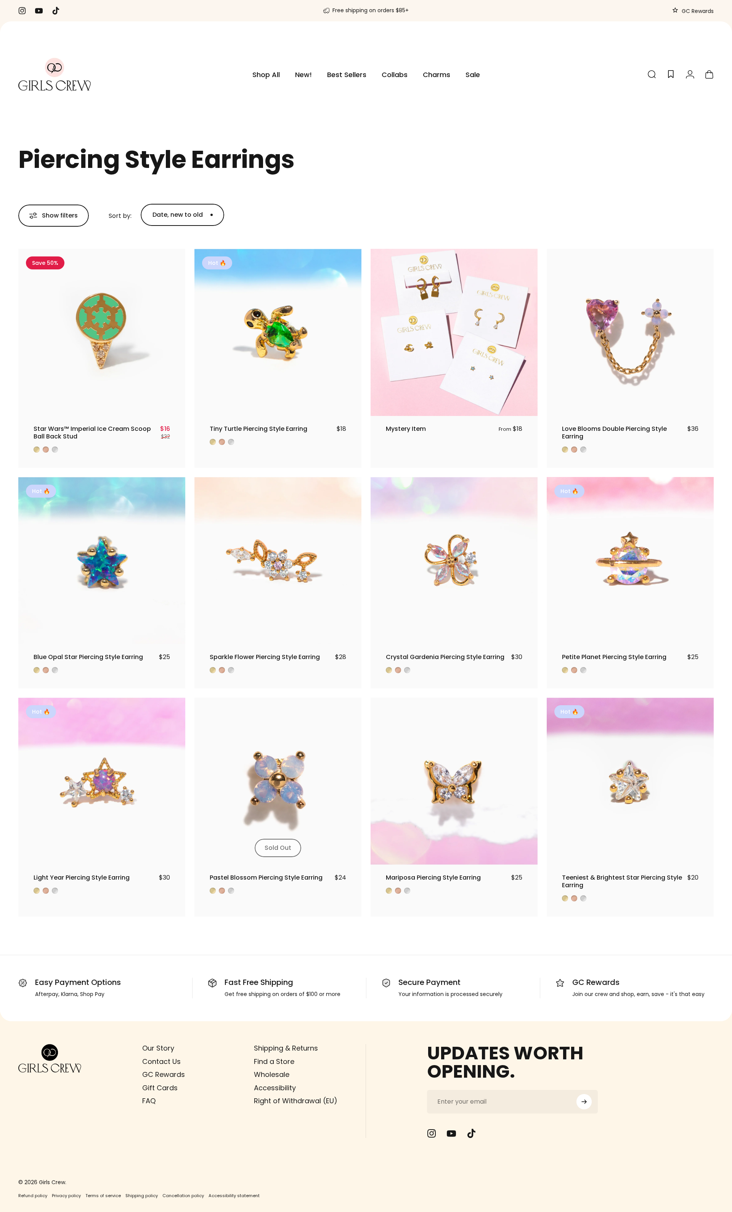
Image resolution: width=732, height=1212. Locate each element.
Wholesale (271, 1074)
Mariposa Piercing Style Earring (433, 877)
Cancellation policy (183, 1196)
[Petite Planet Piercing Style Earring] (630, 560)
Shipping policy (141, 1196)
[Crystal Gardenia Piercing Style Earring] (454, 560)
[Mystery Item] (454, 332)
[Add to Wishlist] (172, 403)
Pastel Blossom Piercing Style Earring (266, 877)
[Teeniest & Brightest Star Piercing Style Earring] (630, 781)
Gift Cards (160, 1088)
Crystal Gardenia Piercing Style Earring (445, 657)
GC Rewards (697, 11)
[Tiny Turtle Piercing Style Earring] (277, 332)
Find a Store (274, 1061)
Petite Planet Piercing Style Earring (614, 657)
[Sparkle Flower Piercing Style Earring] (277, 560)
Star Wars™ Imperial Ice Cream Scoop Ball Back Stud (92, 432)
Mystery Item (406, 428)
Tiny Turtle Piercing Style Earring (258, 428)
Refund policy (32, 1196)
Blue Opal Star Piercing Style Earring (88, 657)
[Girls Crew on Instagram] (431, 1133)
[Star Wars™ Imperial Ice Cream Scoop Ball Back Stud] (101, 332)
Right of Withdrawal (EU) (295, 1101)
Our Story (158, 1048)
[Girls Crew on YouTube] (451, 1133)
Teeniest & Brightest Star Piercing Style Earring (622, 881)
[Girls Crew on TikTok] (471, 1133)
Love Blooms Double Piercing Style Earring (614, 432)
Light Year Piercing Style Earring (82, 877)
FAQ (149, 1101)
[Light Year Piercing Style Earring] (101, 781)
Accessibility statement (234, 1196)
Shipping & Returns (286, 1048)
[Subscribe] (584, 1101)
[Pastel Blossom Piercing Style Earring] (277, 781)
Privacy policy (66, 1196)
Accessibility (275, 1088)
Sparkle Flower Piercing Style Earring (265, 657)
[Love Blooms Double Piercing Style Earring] (630, 332)
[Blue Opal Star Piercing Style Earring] (101, 560)
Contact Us (161, 1061)
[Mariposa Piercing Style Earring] (454, 781)
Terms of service (103, 1196)
